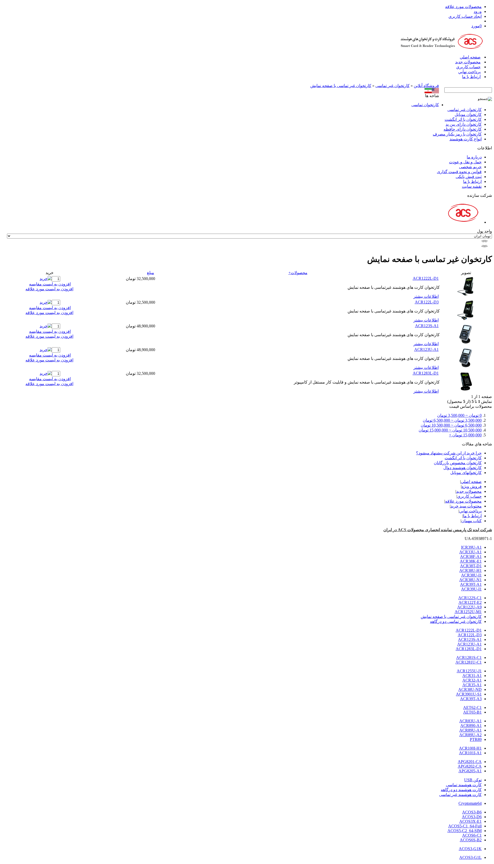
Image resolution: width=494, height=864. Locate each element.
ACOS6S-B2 (471, 840)
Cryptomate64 (470, 803)
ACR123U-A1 (426, 349)
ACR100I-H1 (470, 748)
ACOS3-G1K (470, 848)
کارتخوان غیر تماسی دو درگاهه (456, 621)
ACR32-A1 (472, 680)
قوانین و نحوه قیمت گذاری (459, 172)
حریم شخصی (470, 167)
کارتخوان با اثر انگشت (463, 119)
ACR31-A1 (472, 675)
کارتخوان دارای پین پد (464, 124)
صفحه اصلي (470, 57)
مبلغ (150, 272)
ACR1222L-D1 (426, 278)
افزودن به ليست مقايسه (50, 284)
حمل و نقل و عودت (465, 162)
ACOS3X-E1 (470, 821)
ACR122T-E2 (470, 602)
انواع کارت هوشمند (465, 139)
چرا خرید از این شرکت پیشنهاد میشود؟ (449, 453)
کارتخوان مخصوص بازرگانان (458, 463)
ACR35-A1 (472, 685)
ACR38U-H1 (470, 570)
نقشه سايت (472, 186)
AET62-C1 (472, 707)
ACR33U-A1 (470, 552)
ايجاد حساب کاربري (465, 16)
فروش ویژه (472, 486)
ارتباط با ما (471, 76)
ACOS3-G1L (470, 857)
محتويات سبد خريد (466, 506)
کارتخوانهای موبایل (466, 472)
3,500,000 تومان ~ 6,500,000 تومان (452, 420)
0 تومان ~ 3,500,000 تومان (459, 415)
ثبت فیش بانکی (469, 176)
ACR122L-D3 (427, 302)
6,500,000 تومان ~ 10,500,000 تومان (451, 425)
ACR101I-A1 (470, 753)
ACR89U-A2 (470, 735)
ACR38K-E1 (471, 561)
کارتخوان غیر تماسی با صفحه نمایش (340, 85)
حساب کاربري (468, 67)
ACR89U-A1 (470, 730)
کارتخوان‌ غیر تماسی (392, 85)
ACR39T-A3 (471, 699)
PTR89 (476, 739)
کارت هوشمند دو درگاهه (461, 789)
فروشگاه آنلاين (426, 85)
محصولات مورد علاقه (463, 6)
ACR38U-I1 (471, 575)
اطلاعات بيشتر (426, 296)
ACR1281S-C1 (469, 657)
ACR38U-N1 (470, 580)
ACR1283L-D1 (426, 373)
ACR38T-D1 (471, 566)
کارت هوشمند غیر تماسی (460, 794)
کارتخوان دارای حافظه (463, 129)
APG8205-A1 (470, 771)
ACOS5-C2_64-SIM (464, 830)
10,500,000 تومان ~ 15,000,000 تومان (450, 430)
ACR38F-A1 (471, 556)
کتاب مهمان (471, 521)
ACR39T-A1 (471, 584)
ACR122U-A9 (469, 607)
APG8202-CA (470, 766)
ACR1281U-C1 (468, 662)
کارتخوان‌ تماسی (425, 105)
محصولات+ (297, 272)
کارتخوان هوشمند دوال (462, 467)
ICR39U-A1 (471, 547)
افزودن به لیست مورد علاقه (49, 289)
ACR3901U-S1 (469, 694)
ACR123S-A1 (427, 326)
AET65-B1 (472, 712)
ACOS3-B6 (472, 812)
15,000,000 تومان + (465, 435)
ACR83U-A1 (470, 721)
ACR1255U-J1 (469, 671)
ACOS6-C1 (472, 835)
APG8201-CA (470, 761)
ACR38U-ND (470, 689)
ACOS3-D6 (472, 817)
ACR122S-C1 (470, 598)
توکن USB (473, 780)
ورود (478, 11)
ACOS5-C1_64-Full (465, 826)
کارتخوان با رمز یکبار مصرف (457, 134)
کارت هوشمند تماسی (464, 785)
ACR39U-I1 (471, 589)
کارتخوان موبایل (468, 114)
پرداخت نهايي (469, 72)
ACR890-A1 (471, 725)
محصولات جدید (468, 62)
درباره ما (474, 157)
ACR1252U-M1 (468, 611)
